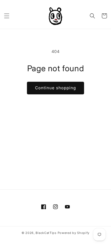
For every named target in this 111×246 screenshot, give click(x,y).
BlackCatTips (46, 233)
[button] (7, 16)
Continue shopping (55, 87)
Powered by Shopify (74, 233)
